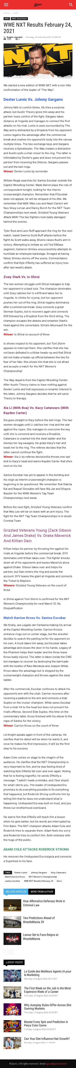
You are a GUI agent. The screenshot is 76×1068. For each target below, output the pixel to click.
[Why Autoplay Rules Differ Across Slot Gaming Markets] (12, 1009)
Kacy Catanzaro (58, 872)
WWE (15, 13)
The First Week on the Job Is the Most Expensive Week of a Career (47, 990)
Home (7, 13)
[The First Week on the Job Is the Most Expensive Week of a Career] (12, 992)
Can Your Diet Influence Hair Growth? (47, 1038)
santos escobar (12, 881)
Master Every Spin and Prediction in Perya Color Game (46, 1023)
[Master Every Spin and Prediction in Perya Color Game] (12, 1026)
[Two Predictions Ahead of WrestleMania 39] (12, 922)
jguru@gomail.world (56, 1063)
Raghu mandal (14, 37)
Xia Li (59, 881)
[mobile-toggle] (6, 4)
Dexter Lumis (20, 872)
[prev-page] (6, 952)
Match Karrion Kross (15, 876)
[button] (71, 4)
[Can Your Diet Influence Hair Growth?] (12, 1043)
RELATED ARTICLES (16, 891)
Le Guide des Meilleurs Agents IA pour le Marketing (47, 973)
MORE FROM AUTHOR (41, 891)
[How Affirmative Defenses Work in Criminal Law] (12, 905)
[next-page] (11, 952)
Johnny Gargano (39, 872)
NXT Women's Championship (43, 876)
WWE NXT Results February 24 (38, 881)
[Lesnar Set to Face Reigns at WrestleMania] (12, 939)
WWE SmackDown (19, 18)
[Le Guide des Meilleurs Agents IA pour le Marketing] (12, 976)
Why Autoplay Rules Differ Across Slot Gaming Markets (47, 1006)
